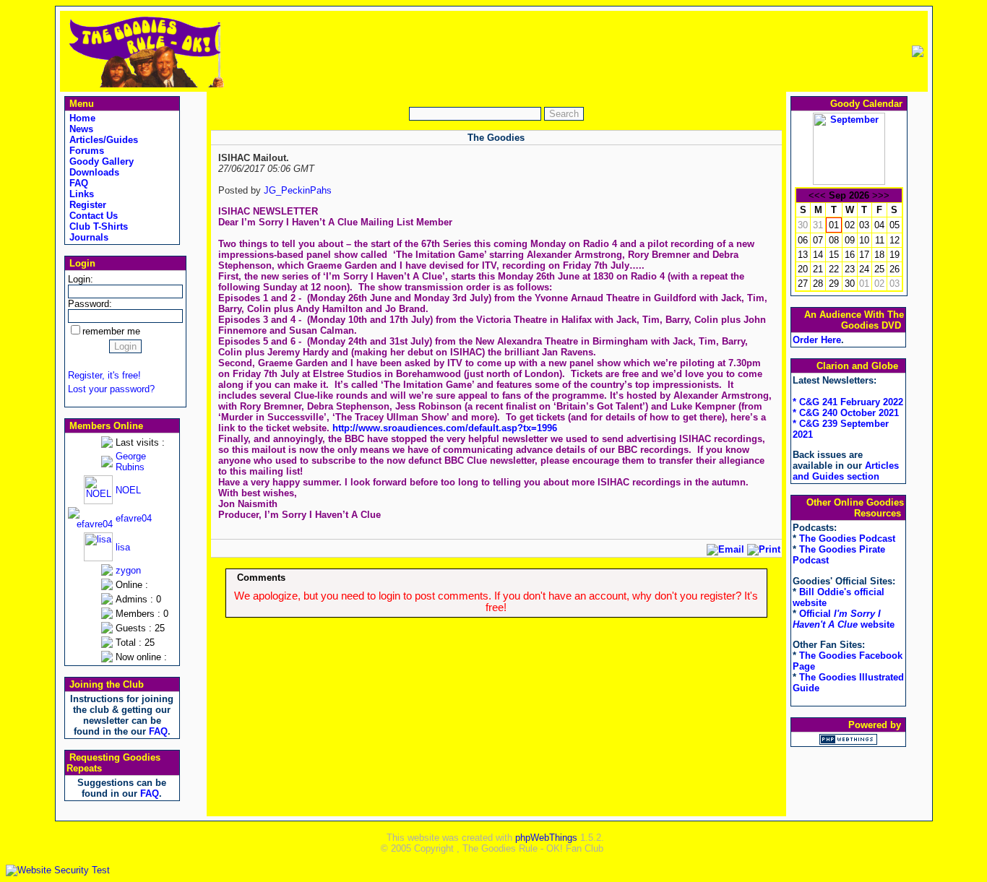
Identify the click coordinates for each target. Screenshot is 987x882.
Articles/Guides (102, 139)
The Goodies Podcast (847, 538)
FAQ (77, 183)
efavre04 (134, 518)
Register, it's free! (104, 375)
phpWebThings (546, 837)
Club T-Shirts (97, 226)
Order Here (817, 339)
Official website (844, 619)
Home (80, 118)
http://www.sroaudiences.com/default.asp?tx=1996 (444, 428)
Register (86, 204)
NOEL (128, 490)
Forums (85, 150)
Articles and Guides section (846, 471)
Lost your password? (111, 389)
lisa (123, 547)
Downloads (92, 172)
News (79, 129)
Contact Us (92, 215)
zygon (128, 570)
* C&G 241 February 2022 (848, 402)
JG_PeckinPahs (298, 190)
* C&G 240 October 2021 (846, 412)
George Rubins (131, 461)
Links (80, 194)
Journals (87, 237)
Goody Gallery (100, 161)
